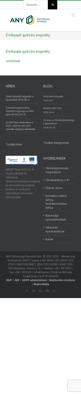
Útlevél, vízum (54, 187)
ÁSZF (9, 280)
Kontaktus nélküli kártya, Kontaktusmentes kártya (56, 201)
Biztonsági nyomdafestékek (56, 217)
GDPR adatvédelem (34, 280)
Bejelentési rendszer (62, 280)
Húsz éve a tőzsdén (53, 96)
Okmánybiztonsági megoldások (57, 170)
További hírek (14, 144)
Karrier (49, 239)
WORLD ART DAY (52, 108)
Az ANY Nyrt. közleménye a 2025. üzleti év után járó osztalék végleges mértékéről (20, 126)
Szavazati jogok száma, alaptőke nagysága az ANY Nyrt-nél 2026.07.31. (20, 111)
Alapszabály (41, 284)
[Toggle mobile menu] (73, 15)
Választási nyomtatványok (55, 229)
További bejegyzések (56, 142)
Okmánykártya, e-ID (57, 180)
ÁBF (17, 280)
